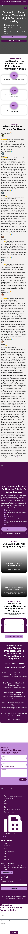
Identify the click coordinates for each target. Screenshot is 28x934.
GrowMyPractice (14, 900)
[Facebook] (1, 836)
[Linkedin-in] (5, 836)
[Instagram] (3, 836)
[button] (25, 8)
